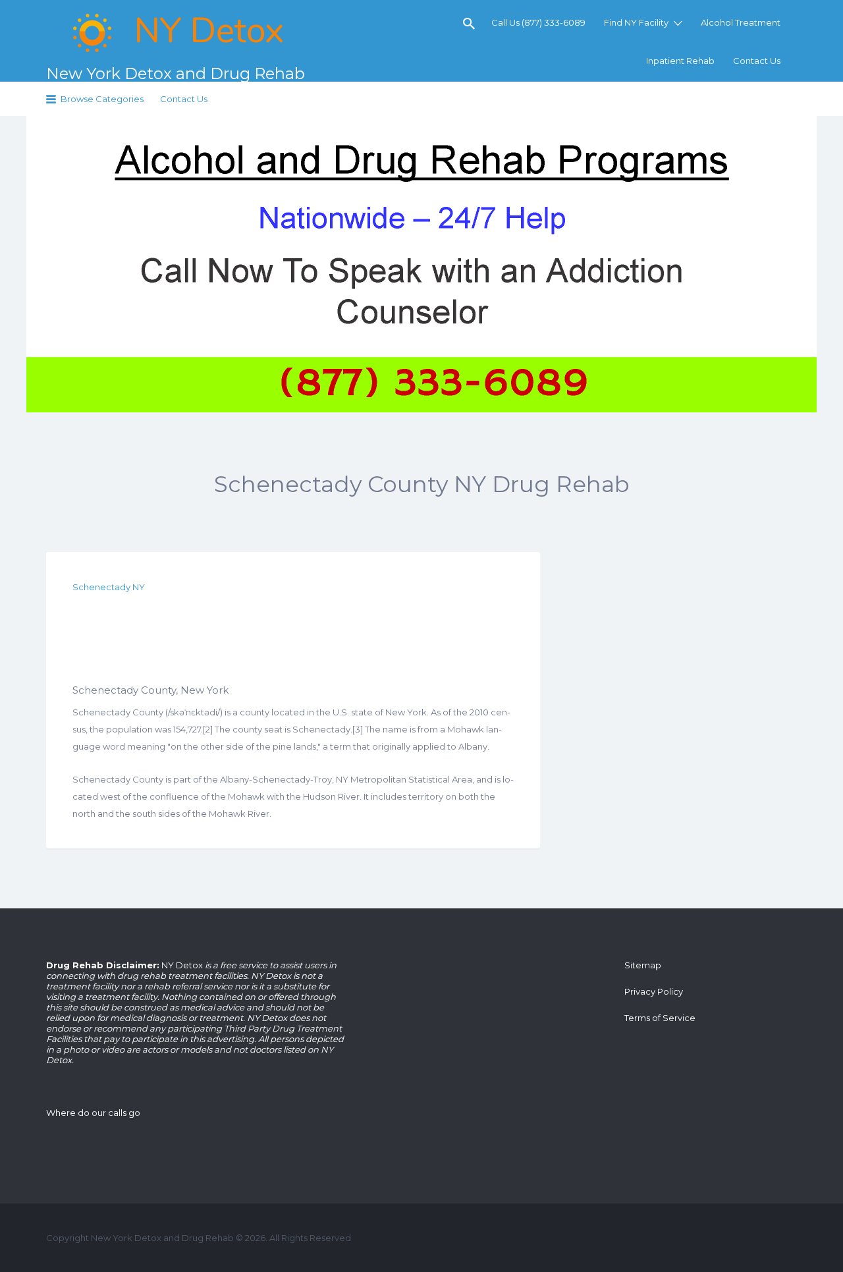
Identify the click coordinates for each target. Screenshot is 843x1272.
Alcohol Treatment (740, 22)
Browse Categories (102, 99)
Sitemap (642, 965)
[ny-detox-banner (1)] (421, 264)
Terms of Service (659, 1017)
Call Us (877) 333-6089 (538, 22)
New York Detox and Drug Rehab (175, 73)
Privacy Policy (653, 991)
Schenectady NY (108, 587)
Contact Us (756, 60)
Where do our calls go (93, 1112)
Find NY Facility (636, 22)
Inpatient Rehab (680, 60)
